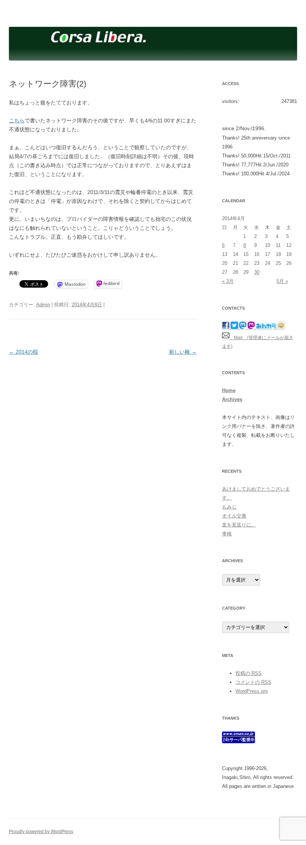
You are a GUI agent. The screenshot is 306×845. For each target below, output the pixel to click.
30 (256, 272)
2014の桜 (23, 352)
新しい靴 (183, 352)
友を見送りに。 (239, 525)
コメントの (253, 682)
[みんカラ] (266, 327)
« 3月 (228, 281)
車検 (227, 533)
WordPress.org (251, 691)
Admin (43, 304)
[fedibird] (251, 327)
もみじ (229, 507)
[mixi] (281, 327)
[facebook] (226, 327)
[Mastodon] (243, 327)
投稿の (248, 673)
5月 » (282, 281)
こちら (17, 120)
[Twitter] (235, 327)
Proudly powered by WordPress (41, 831)
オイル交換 (234, 516)
